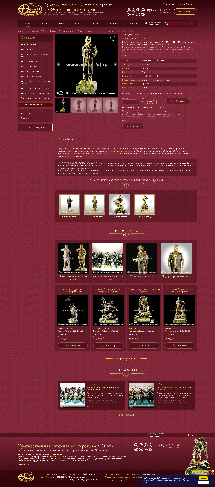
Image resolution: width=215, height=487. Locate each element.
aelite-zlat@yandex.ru (141, 477)
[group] (86, 65)
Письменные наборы (29, 61)
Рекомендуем (35, 127)
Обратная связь (185, 11)
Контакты (133, 23)
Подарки (25, 118)
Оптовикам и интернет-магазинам (35, 98)
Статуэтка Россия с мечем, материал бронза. (180, 290)
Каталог (28, 23)
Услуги (44, 23)
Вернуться (134, 126)
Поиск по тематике (32, 105)
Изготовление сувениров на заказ (35, 93)
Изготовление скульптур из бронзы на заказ (35, 82)
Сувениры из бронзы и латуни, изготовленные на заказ (83, 170)
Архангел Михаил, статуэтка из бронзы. (144, 290)
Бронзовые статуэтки (30, 44)
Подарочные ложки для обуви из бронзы (34, 55)
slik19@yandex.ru (124, 480)
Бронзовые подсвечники (31, 76)
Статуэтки (26, 113)
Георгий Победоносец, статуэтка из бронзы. (108, 290)
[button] (115, 64)
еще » (125, 55)
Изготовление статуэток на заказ (35, 88)
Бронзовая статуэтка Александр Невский (72, 290)
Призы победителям (29, 66)
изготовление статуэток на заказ (136, 163)
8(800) (159, 10)
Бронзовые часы (27, 49)
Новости (78, 23)
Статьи (94, 23)
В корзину (180, 101)
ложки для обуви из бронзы (116, 153)
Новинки (61, 23)
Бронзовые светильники (31, 71)
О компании (113, 23)
